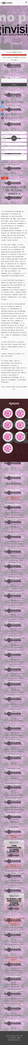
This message (14, 827)
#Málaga (13, 873)
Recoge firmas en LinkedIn (14, 114)
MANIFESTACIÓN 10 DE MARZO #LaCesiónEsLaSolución (14, 959)
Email (3, 77)
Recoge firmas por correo (13, 118)
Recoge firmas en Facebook (14, 102)
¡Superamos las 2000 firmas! (14, 836)
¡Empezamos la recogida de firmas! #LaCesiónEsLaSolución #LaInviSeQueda (14, 921)
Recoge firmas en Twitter (13, 106)
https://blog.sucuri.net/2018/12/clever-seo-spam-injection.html (14, 819)
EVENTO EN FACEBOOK (14, 1015)
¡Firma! (5, 178)
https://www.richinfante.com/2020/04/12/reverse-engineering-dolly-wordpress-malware (14, 810)
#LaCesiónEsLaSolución (14, 500)
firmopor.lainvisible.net (15, 883)
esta (10, 887)
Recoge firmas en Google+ (14, 110)
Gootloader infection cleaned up (14, 498)
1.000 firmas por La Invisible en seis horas (14, 866)
